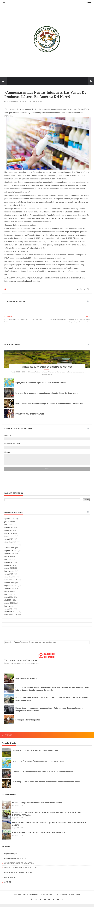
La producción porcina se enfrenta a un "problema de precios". (37, 803)
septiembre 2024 (11, 585)
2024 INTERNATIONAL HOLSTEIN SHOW (20, 868)
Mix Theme (75, 894)
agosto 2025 (9, 553)
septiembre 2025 (11, 551)
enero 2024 (8, 609)
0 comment (38, 101)
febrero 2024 (9, 606)
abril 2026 (8, 530)
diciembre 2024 (10, 577)
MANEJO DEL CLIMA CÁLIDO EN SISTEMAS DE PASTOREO (47, 367)
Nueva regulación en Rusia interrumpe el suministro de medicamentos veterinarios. (49, 403)
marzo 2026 (9, 533)
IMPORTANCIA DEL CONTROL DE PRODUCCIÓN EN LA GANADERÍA (38, 833)
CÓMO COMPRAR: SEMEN (15, 858)
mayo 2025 (8, 562)
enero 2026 (8, 539)
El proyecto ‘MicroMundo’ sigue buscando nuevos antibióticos (40, 383)
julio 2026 (8, 522)
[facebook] (31, 899)
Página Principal (10, 854)
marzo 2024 (9, 603)
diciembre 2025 (10, 542)
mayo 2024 (8, 597)
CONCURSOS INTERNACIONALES (18, 873)
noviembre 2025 (10, 545)
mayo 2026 (8, 527)
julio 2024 (8, 591)
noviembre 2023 (10, 615)
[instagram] (36, 899)
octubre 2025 (9, 548)
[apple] (53, 899)
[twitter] (40, 899)
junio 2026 (8, 524)
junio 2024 (8, 594)
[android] (49, 899)
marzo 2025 (9, 568)
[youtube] (45, 899)
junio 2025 (8, 559)
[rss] (62, 899)
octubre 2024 (9, 583)
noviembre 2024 (10, 580)
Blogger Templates (21, 642)
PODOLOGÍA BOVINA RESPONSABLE (29, 414)
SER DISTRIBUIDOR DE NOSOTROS (19, 863)
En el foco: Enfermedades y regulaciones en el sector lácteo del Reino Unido (46, 393)
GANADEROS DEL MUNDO (42, 894)
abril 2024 (8, 600)
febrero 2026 (9, 536)
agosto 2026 (9, 519)
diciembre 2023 (10, 612)
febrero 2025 (9, 571)
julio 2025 (8, 556)
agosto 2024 (9, 588)
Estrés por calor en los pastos (27, 720)
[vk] (58, 899)
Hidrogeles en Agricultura (26, 678)
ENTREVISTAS (10, 877)
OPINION (8, 882)
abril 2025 (8, 565)
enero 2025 (8, 574)
